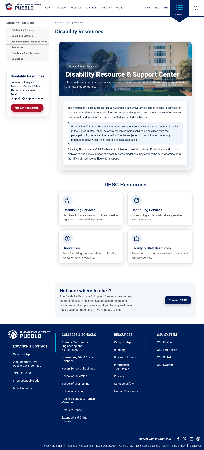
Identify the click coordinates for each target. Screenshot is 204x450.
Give (157, 8)
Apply (147, 8)
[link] (91, 208)
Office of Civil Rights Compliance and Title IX (144, 445)
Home (58, 22)
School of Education (74, 376)
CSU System (165, 364)
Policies (119, 376)
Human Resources (126, 391)
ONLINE (119, 8)
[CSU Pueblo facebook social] (178, 439)
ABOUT (48, 8)
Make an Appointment (27, 108)
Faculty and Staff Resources (26, 53)
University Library (125, 357)
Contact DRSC (178, 300)
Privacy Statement (53, 445)
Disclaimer (195, 445)
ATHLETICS (107, 8)
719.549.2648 (28, 90)
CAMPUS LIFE (92, 8)
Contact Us (17, 59)
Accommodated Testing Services (29, 41)
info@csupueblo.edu (26, 380)
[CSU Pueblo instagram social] (199, 439)
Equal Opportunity (106, 445)
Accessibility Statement (80, 445)
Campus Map (21, 354)
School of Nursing (73, 391)
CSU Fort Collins (167, 349)
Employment (179, 445)
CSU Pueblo (164, 342)
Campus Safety (124, 383)
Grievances (17, 47)
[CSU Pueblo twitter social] (185, 439)
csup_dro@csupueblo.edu (27, 98)
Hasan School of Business (78, 368)
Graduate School (72, 410)
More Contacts (22, 388)
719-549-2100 (22, 373)
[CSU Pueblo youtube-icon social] (192, 439)
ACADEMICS (76, 8)
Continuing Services (22, 36)
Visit (166, 8)
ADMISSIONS (61, 8)
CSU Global (164, 357)
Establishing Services (22, 30)
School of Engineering (75, 383)
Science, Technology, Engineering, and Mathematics (75, 346)
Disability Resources (20, 22)
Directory (120, 349)
